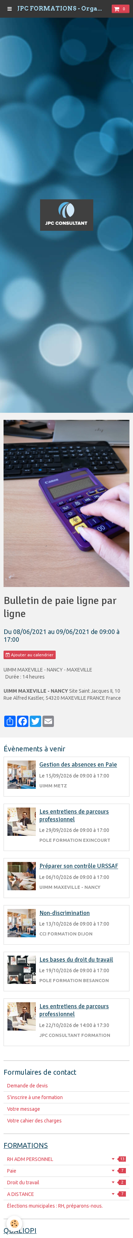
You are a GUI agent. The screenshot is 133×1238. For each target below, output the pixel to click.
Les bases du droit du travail (76, 959)
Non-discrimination (64, 913)
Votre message (23, 1109)
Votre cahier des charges (34, 1120)
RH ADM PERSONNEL (65, 1159)
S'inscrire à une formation (35, 1097)
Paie (65, 1171)
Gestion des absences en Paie (78, 765)
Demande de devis (27, 1086)
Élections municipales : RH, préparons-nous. (55, 1206)
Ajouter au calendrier (32, 654)
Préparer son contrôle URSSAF (78, 866)
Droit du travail (65, 1182)
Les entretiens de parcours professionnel (74, 815)
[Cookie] (14, 1224)
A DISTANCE (65, 1194)
